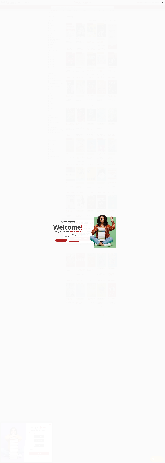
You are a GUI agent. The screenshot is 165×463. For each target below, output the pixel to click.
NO (74, 240)
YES (61, 240)
